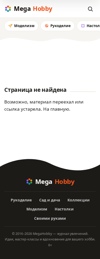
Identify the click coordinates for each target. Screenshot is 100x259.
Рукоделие (60, 25)
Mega (33, 8)
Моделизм (24, 25)
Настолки (64, 208)
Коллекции (78, 199)
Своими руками (50, 218)
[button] (90, 8)
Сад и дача (49, 199)
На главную (56, 109)
